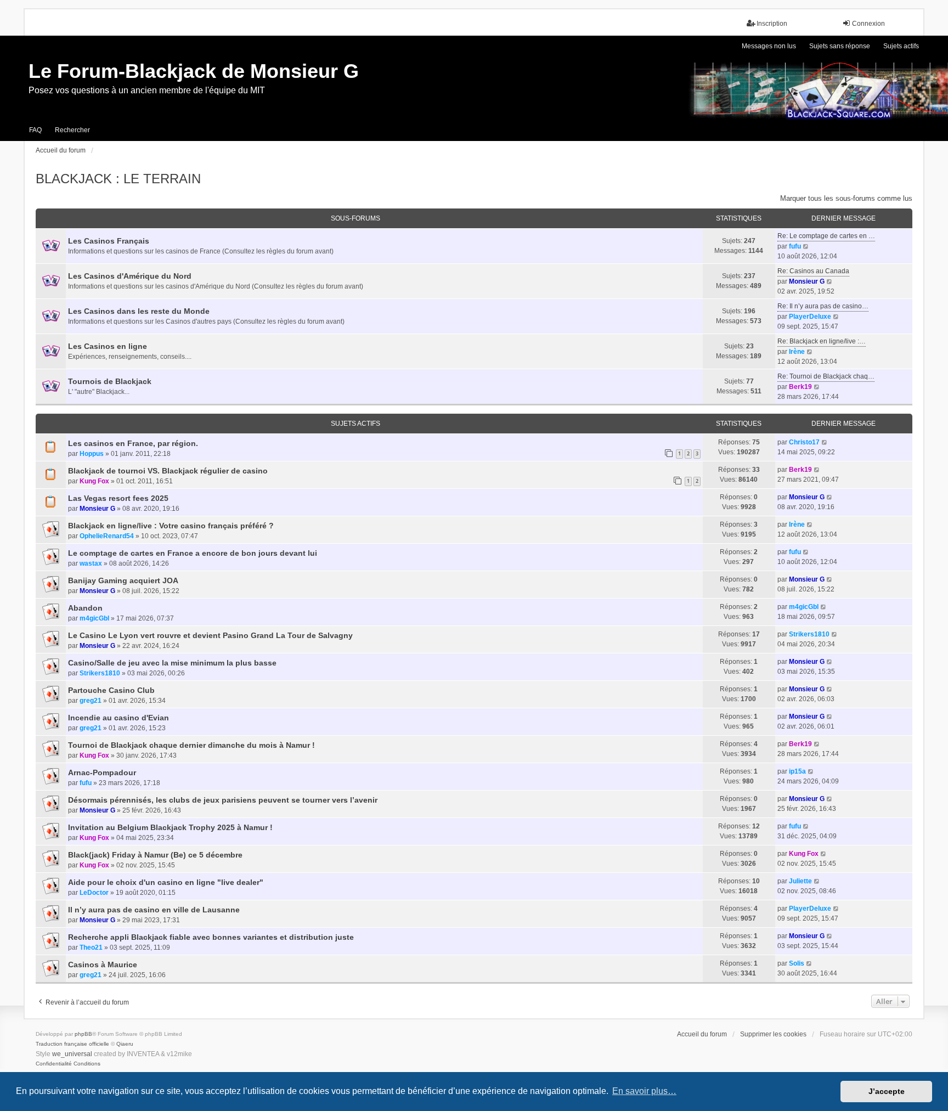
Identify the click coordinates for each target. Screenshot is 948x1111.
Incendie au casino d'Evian (118, 717)
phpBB (83, 1034)
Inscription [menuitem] (772, 23)
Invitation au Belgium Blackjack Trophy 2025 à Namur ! (170, 827)
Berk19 (800, 387)
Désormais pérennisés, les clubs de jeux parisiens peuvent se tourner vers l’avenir (222, 800)
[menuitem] (54, 1064)
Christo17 (804, 442)
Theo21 (91, 947)
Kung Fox (94, 481)
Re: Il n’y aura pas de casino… (822, 306)
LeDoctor (94, 892)
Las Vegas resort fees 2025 (118, 498)
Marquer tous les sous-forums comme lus (846, 198)
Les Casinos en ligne (107, 346)
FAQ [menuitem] (35, 130)
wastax (91, 563)
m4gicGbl (94, 618)
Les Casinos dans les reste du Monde (139, 311)
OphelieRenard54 (107, 536)
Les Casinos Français (108, 240)
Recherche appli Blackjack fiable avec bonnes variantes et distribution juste (211, 937)
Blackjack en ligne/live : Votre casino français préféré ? (171, 525)
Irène (797, 352)
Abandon (85, 608)
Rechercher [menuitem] (72, 130)
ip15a (797, 771)
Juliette (800, 881)
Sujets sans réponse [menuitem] (839, 46)
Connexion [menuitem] (868, 23)
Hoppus (92, 454)
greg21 (90, 700)
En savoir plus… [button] (644, 1091)
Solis (796, 963)
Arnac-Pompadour (102, 772)
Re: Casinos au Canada (813, 271)
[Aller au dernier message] (824, 442)
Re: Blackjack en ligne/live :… (821, 341)
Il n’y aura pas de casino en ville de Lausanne (154, 909)
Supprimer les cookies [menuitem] (773, 1034)
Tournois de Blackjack (109, 381)
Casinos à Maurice (102, 964)
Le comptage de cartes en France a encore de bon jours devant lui (192, 553)
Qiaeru (124, 1044)
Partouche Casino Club (111, 690)
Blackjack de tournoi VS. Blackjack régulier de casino (168, 470)
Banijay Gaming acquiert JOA (123, 580)
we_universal (72, 1054)
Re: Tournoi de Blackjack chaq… (825, 376)
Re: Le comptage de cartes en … (826, 236)
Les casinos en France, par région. (133, 443)
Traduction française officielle (72, 1044)
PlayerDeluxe (810, 316)
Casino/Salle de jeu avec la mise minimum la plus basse (172, 662)
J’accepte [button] (886, 1091)
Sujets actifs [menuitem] (901, 46)
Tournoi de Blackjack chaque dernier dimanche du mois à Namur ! (191, 745)
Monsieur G (807, 281)
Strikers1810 (809, 634)
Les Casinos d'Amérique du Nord (129, 276)
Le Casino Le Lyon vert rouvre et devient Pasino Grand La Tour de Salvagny (210, 635)
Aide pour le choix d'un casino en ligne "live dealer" (165, 882)
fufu (795, 246)
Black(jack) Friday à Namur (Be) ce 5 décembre (155, 854)
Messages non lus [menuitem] (769, 46)
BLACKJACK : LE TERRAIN (118, 178)
